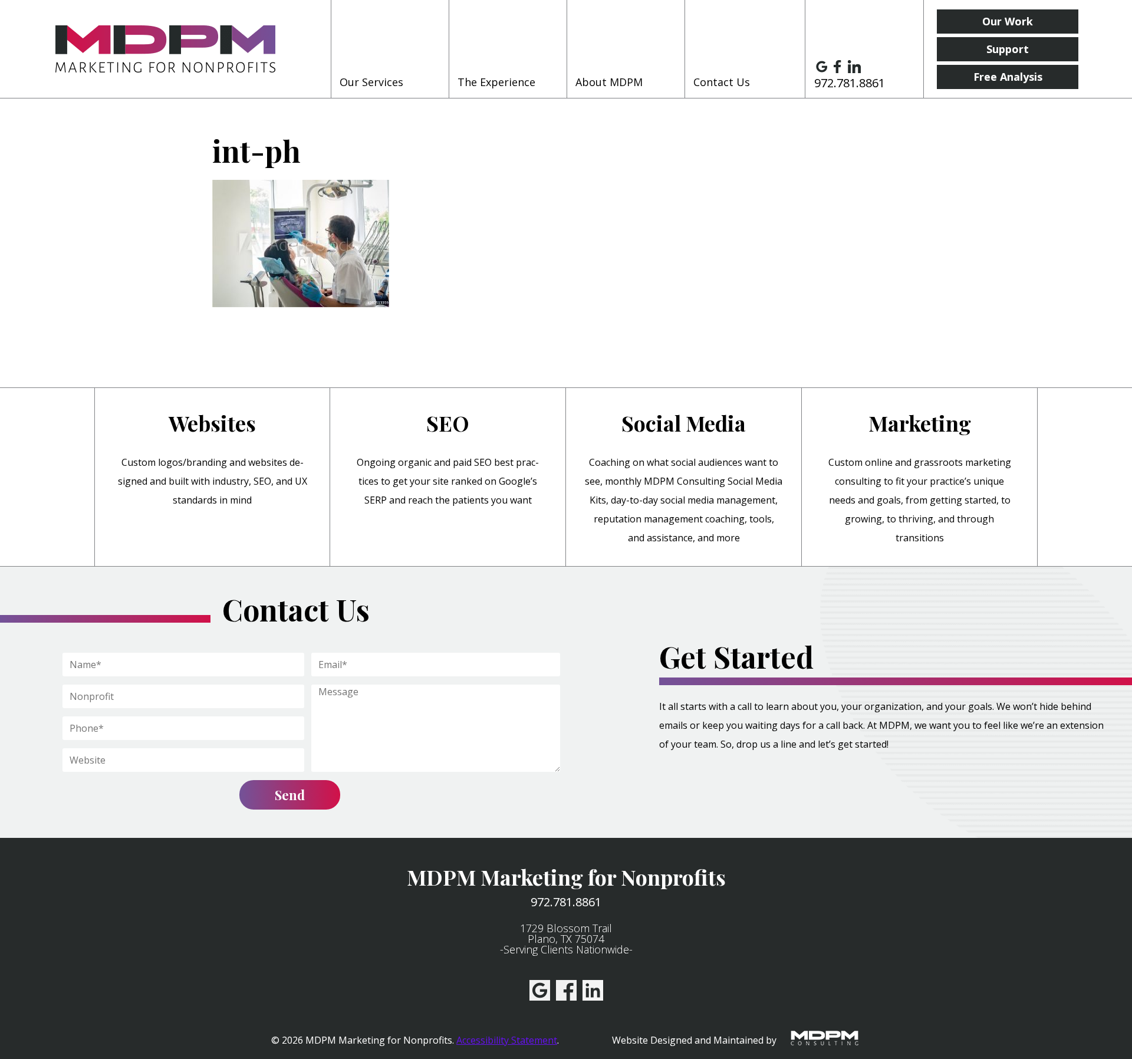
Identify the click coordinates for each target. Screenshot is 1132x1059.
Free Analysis (1007, 77)
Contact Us (721, 82)
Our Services (371, 82)
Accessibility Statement (506, 1040)
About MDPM (609, 82)
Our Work (1007, 21)
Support (1007, 49)
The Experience (496, 82)
